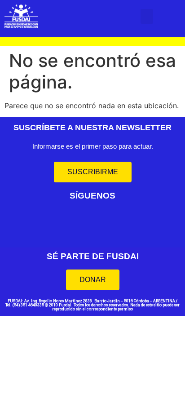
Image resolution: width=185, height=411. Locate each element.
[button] (147, 16)
